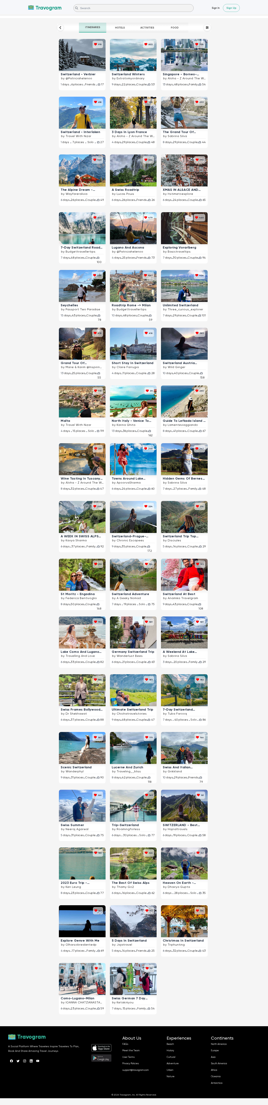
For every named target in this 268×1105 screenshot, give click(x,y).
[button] (92, 28)
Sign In (216, 7)
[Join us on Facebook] (11, 1060)
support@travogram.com (135, 1070)
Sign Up (231, 8)
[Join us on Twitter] (18, 1060)
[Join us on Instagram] (24, 1060)
